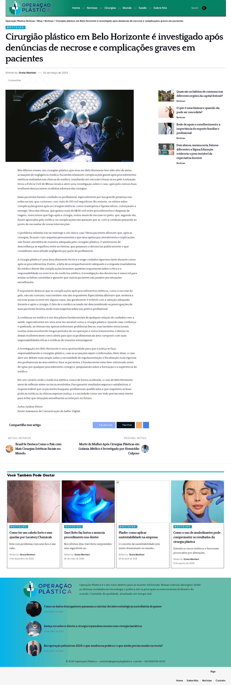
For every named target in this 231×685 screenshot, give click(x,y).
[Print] (46, 80)
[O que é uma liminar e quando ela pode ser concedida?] (166, 112)
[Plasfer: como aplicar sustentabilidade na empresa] (142, 501)
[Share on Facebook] (26, 80)
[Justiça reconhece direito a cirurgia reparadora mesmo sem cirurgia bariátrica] (34, 628)
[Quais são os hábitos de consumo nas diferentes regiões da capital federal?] (166, 96)
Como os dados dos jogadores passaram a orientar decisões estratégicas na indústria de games (103, 606)
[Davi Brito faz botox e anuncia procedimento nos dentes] (88, 501)
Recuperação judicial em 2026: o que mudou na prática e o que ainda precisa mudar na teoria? (103, 645)
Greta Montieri (27, 72)
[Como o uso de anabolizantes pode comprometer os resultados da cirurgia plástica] (197, 501)
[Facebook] (212, 8)
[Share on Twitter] (33, 80)
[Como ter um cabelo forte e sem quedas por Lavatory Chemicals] (33, 501)
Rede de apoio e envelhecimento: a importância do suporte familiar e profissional (198, 129)
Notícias (15, 27)
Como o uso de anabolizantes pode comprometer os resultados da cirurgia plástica (196, 537)
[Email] (39, 80)
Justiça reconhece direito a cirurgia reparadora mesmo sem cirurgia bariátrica (93, 626)
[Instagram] (216, 8)
